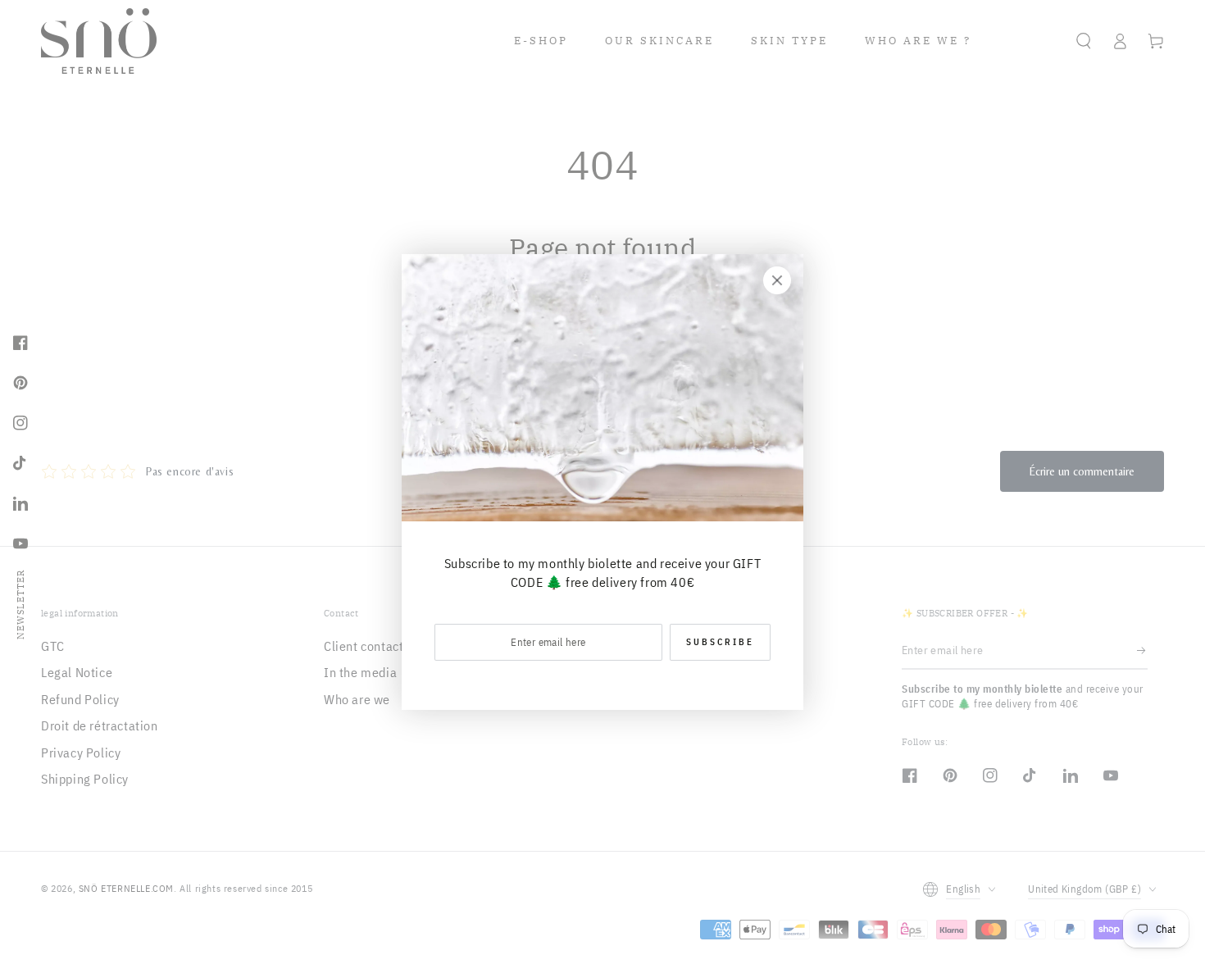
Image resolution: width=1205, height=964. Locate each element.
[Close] (777, 280)
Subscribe (720, 642)
